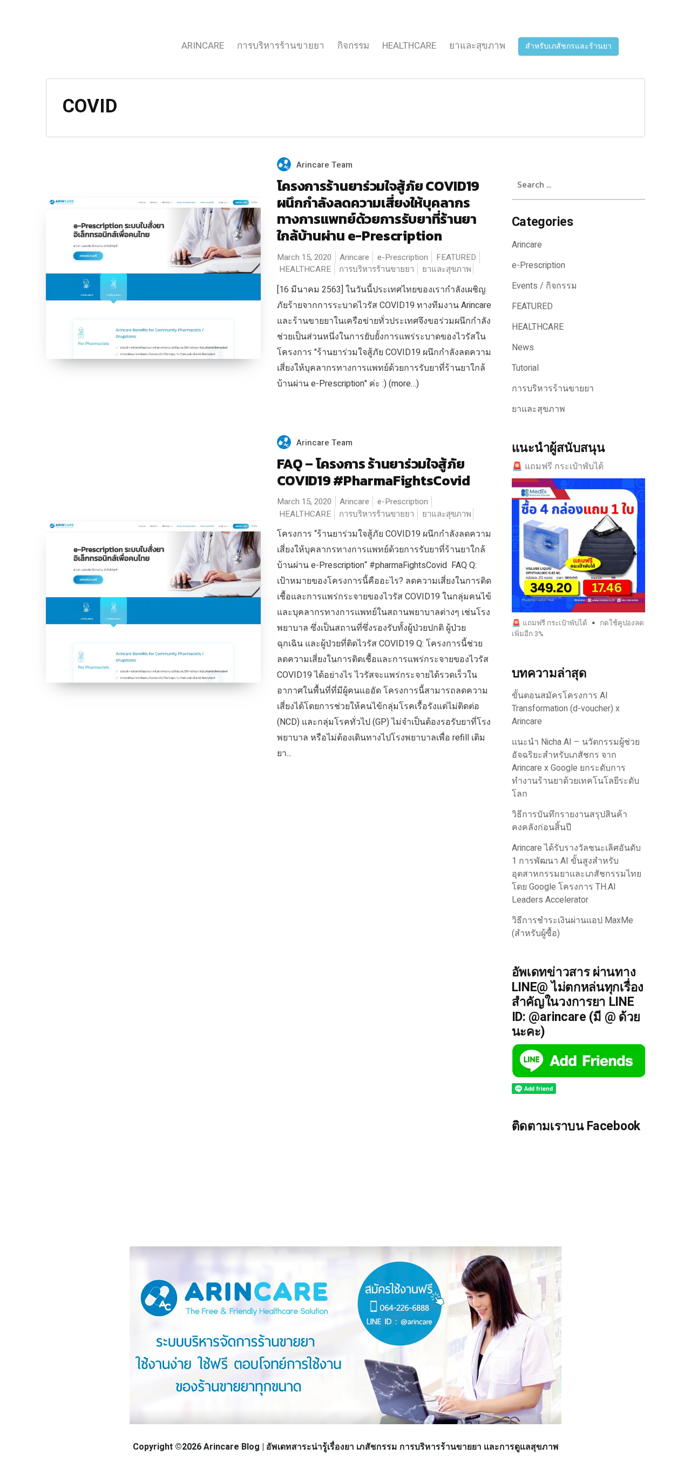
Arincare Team (324, 165)
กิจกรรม (353, 45)
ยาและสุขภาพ (477, 45)
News (523, 347)
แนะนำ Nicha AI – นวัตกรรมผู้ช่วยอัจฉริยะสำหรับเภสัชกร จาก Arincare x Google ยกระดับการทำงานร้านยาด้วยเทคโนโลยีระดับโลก (576, 768)
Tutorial (525, 368)
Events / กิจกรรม (544, 285)
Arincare (202, 45)
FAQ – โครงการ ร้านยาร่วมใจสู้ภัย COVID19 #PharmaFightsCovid (373, 472)
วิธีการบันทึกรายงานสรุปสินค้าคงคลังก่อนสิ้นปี (569, 821)
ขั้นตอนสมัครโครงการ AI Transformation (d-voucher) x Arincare (566, 708)
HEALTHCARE (409, 45)
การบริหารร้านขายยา (280, 45)
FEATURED (456, 257)
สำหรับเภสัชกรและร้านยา (568, 46)
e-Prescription (402, 257)
